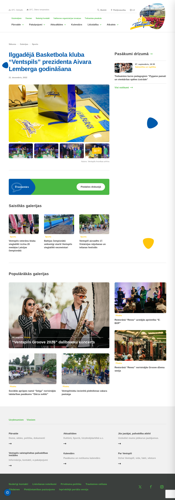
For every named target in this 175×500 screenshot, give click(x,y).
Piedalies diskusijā (91, 187)
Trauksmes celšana (96, 484)
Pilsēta (27, 337)
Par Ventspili (125, 453)
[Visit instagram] (162, 486)
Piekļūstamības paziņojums (39, 489)
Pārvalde (16, 24)
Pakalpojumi (35, 24)
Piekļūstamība (119, 10)
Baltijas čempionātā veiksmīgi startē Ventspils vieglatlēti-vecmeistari (58, 244)
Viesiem (28, 18)
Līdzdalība (93, 24)
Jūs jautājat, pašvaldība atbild (134, 433)
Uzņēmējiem (16, 18)
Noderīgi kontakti (43, 18)
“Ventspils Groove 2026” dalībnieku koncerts (53, 342)
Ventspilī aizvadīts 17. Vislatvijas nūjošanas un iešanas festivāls (92, 244)
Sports (13, 237)
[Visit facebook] (151, 486)
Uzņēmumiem (16, 420)
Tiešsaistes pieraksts (93, 18)
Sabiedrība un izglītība (145, 67)
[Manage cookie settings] (7, 492)
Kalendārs (76, 24)
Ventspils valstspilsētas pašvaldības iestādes (28, 454)
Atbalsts (111, 24)
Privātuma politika (71, 484)
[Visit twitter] (140, 486)
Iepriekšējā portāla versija (73, 489)
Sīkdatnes (14, 489)
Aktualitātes (56, 24)
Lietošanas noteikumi (44, 484)
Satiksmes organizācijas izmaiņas (67, 18)
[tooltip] (38, 10)
